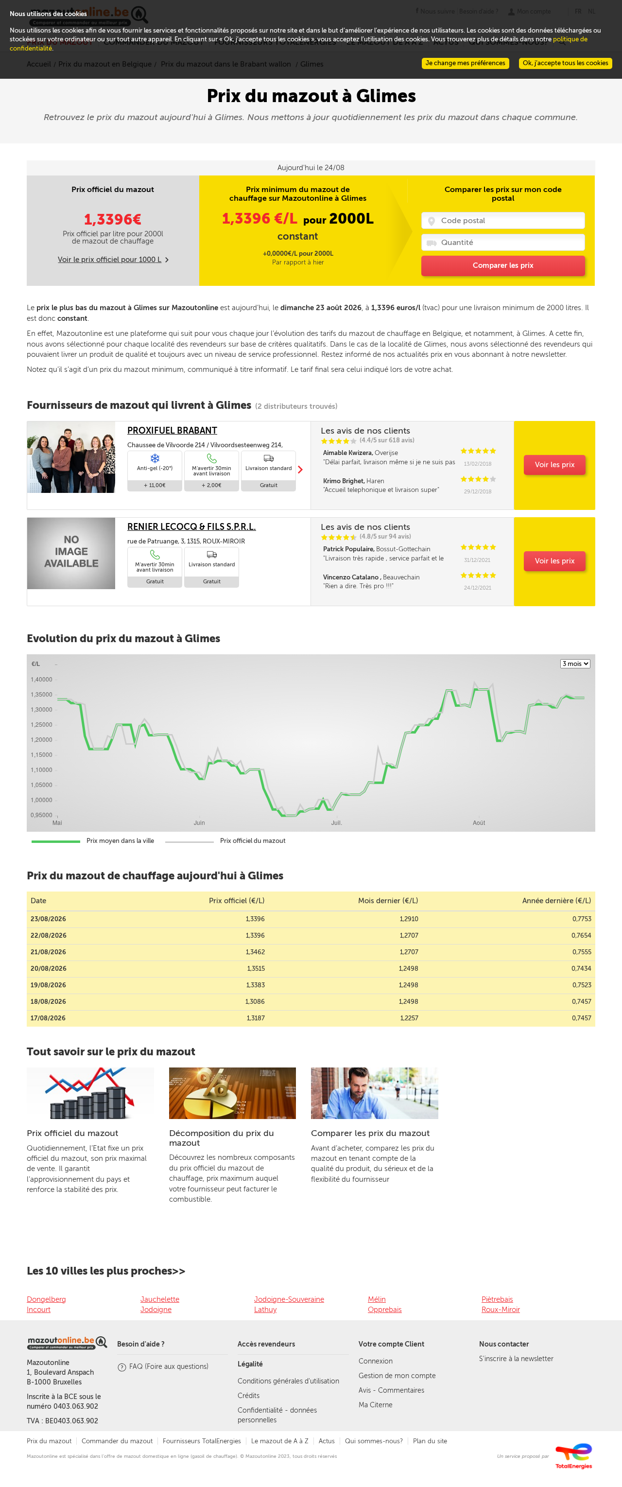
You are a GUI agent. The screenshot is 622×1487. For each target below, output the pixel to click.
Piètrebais (497, 1299)
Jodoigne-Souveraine (289, 1299)
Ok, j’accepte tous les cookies (565, 63)
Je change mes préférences (465, 63)
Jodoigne (156, 1309)
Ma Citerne (376, 1405)
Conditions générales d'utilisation (288, 1381)
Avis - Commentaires (391, 1390)
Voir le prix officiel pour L (109, 259)
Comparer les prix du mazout (370, 1133)
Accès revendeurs (266, 1344)
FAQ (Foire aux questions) (168, 1367)
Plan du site (430, 1441)
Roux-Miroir (501, 1309)
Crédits (248, 1396)
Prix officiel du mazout (72, 1133)
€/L (261, 218)
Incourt (39, 1309)
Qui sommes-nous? (374, 1441)
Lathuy (265, 1309)
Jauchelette (159, 1299)
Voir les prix (555, 464)
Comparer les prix (503, 265)
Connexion (376, 1361)
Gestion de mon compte (397, 1376)
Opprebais (385, 1309)
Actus (327, 1441)
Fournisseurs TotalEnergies (202, 1441)
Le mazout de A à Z (280, 1441)
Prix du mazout (49, 1441)
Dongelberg (46, 1299)
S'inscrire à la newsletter (516, 1359)
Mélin (377, 1299)
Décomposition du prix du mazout (221, 1138)
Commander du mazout (117, 1441)
